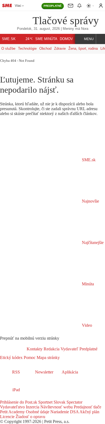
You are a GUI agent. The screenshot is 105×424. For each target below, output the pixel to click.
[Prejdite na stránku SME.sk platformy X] (11, 397)
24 (29, 39)
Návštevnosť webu (56, 407)
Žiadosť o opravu (30, 416)
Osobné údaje (37, 411)
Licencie (7, 416)
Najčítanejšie (92, 242)
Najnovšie (90, 201)
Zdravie (60, 48)
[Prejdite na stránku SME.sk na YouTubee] (26, 397)
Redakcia (51, 349)
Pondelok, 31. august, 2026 (38, 29)
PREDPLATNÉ (53, 5)
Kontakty (35, 349)
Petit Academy (12, 411)
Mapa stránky (48, 357)
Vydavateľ (69, 349)
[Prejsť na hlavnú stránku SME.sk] (13, 349)
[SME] (18, 20)
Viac (18, 6)
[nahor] (64, 357)
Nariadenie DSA (64, 411)
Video (86, 325)
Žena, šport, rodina (83, 48)
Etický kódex (11, 357)
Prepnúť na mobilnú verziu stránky (29, 338)
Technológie (27, 48)
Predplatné (87, 349)
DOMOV (66, 39)
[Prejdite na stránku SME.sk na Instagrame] (19, 397)
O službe (8, 48)
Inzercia (32, 407)
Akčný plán (89, 411)
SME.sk (9, 39)
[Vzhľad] (90, 5)
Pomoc (29, 357)
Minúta (87, 284)
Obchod (45, 48)
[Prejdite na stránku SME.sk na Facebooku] (4, 397)
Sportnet (44, 402)
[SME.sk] (7, 5)
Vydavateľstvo (12, 407)
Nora (84, 29)
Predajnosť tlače (87, 407)
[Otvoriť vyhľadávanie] (100, 39)
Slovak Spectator (67, 402)
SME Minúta (46, 39)
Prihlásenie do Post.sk (18, 402)
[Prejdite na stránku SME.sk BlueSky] (33, 397)
